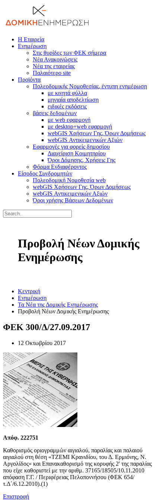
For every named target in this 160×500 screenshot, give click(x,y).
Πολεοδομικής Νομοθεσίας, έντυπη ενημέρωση (90, 86)
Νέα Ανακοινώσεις (55, 59)
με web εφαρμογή (69, 120)
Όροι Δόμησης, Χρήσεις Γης (81, 160)
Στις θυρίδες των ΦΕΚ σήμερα (69, 53)
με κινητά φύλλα (67, 93)
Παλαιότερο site (52, 73)
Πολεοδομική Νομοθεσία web (69, 180)
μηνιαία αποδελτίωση (73, 99)
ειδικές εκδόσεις (67, 106)
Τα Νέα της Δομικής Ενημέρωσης (58, 304)
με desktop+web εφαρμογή (80, 126)
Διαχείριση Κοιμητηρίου (77, 153)
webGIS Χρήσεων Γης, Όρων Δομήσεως (96, 133)
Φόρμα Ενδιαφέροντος (60, 167)
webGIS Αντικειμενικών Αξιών (85, 140)
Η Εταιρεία (31, 39)
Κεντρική (29, 291)
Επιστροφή (16, 496)
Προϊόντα (29, 79)
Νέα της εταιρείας (54, 66)
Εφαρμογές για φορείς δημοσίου (71, 146)
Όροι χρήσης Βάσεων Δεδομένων (73, 200)
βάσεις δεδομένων (55, 113)
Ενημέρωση (32, 46)
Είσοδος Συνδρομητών (45, 173)
